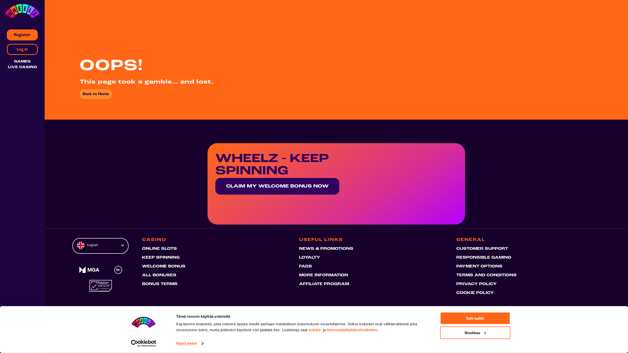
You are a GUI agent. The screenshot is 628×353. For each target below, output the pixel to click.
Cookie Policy (475, 293)
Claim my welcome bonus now (277, 186)
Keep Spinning (161, 258)
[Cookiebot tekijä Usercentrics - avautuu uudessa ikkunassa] (143, 343)
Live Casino (22, 67)
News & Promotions (326, 249)
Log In (22, 49)
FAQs (305, 266)
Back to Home (96, 94)
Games (22, 61)
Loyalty (309, 258)
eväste (314, 330)
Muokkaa (472, 332)
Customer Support (482, 249)
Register (22, 35)
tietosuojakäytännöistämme (352, 330)
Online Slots (159, 249)
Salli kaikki (475, 318)
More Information (323, 275)
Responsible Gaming (483, 258)
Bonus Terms (160, 284)
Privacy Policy (476, 284)
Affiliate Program (324, 284)
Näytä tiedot (186, 343)
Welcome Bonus (163, 266)
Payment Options (479, 266)
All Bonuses (159, 275)
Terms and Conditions (486, 275)
